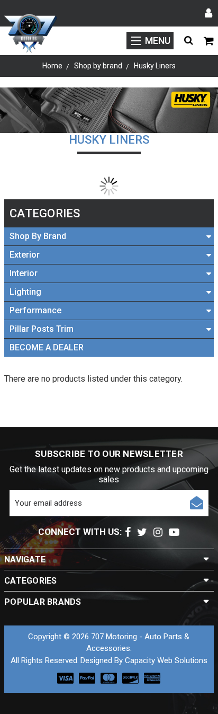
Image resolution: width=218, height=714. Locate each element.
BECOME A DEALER (47, 347)
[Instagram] (157, 532)
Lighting (25, 292)
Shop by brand (38, 236)
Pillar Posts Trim (42, 329)
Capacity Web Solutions (166, 660)
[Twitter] (142, 532)
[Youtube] (174, 532)
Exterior (25, 255)
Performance (35, 310)
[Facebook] (128, 532)
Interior (24, 273)
